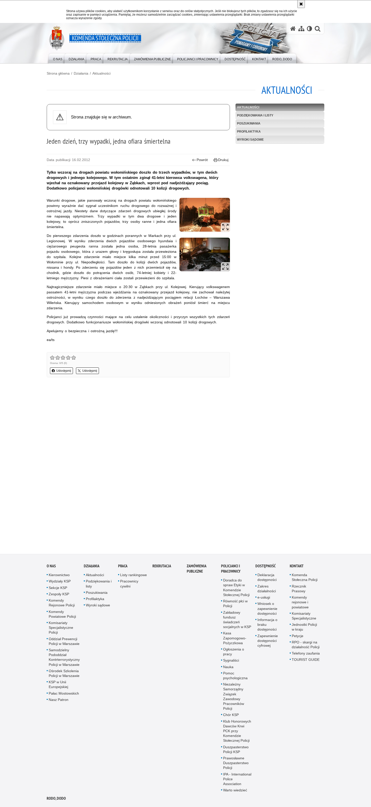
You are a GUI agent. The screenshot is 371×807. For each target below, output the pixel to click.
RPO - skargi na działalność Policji (306, 646)
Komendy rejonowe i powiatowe (300, 603)
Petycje (297, 637)
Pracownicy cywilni (129, 585)
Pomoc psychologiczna (235, 677)
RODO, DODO (56, 799)
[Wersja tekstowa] (309, 28)
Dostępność (265, 567)
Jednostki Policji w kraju (304, 628)
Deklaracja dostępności (267, 578)
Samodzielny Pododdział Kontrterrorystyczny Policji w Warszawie (64, 658)
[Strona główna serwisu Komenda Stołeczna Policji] (293, 28)
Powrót (202, 160)
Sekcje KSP (58, 589)
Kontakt (297, 567)
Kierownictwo (59, 576)
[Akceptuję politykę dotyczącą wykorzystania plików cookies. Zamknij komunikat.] (301, 4)
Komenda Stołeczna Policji (304, 578)
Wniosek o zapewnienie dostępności (267, 610)
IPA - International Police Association (237, 780)
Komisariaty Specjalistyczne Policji (61, 629)
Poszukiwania (248, 123)
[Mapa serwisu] (301, 28)
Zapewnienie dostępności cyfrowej (267, 642)
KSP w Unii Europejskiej (58, 685)
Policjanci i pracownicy (231, 570)
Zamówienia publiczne (196, 570)
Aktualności (101, 73)
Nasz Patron (58, 701)
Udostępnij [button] (63, 371)
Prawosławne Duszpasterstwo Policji (236, 764)
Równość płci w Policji (235, 605)
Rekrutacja (161, 567)
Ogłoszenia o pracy (233, 653)
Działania (81, 73)
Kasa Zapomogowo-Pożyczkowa (234, 639)
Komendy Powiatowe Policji (62, 615)
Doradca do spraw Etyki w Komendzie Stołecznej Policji (236, 589)
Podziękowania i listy (255, 115)
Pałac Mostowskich (64, 695)
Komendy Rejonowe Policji (62, 604)
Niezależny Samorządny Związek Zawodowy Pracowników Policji (233, 698)
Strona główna (58, 73)
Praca (122, 567)
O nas (51, 567)
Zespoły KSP (59, 596)
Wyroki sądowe (250, 139)
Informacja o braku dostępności (267, 626)
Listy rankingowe (133, 576)
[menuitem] (58, 58)
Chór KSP (231, 716)
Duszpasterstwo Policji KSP (236, 750)
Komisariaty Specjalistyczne (304, 617)
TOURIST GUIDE (306, 661)
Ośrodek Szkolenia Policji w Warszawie (64, 674)
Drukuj (223, 160)
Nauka (228, 668)
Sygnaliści (231, 662)
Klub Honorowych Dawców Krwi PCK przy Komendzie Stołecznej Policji (237, 732)
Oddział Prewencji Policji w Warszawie (64, 642)
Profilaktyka (249, 131)
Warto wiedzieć (235, 792)
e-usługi (263, 599)
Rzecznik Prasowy (299, 590)
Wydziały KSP (60, 583)
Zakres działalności (266, 590)
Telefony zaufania (306, 655)
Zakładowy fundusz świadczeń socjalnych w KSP (237, 621)
